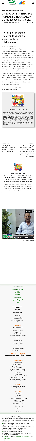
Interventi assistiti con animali (18, 335)
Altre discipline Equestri (18, 350)
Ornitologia (18, 408)
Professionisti (18, 374)
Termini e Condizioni (17, 318)
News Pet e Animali (18, 343)
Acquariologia (18, 396)
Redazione (17, 309)
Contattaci (17, 307)
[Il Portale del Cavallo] (13, 2)
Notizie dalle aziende (15, 10)
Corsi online (17, 297)
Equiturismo (18, 332)
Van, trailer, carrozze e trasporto (18, 379)
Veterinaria (18, 380)
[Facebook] (3, 26)
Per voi (7, 8)
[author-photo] (18, 171)
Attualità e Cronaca (18, 330)
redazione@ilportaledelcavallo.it (22, 436)
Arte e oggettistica (18, 401)
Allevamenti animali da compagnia (18, 398)
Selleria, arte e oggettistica (18, 377)
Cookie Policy (17, 317)
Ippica (18, 338)
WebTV (17, 292)
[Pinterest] (11, 26)
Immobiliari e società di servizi (18, 369)
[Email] (18, 26)
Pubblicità (17, 311)
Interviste (18, 337)
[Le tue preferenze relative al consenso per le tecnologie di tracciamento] (3, 439)
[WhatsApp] (15, 26)
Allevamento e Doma (18, 327)
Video (17, 302)
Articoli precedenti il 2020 (18, 386)
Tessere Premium (17, 287)
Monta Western (18, 342)
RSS (17, 322)
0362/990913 (7, 436)
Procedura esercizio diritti (17, 320)
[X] (7, 26)
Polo (18, 345)
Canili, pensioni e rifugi (18, 403)
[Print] (22, 26)
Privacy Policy (17, 315)
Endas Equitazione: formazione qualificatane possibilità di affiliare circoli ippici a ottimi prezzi (9, 148)
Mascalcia (18, 372)
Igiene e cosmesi (18, 367)
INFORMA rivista (17, 289)
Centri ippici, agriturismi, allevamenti (18, 366)
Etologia (13, 8)
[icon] (33, 3)
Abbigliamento (18, 362)
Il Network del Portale (8, 22)
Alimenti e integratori (18, 364)
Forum (18, 387)
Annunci (17, 294)
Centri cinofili (18, 405)
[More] (26, 26)
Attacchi (18, 329)
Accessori (18, 395)
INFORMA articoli (18, 334)
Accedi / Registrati (17, 306)
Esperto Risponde (17, 300)
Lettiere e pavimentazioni (18, 371)
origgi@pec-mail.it (6, 438)
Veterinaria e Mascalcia (18, 348)
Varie (21, 10)
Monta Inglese (18, 340)
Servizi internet (17, 312)
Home (3, 8)
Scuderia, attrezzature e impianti (18, 375)
